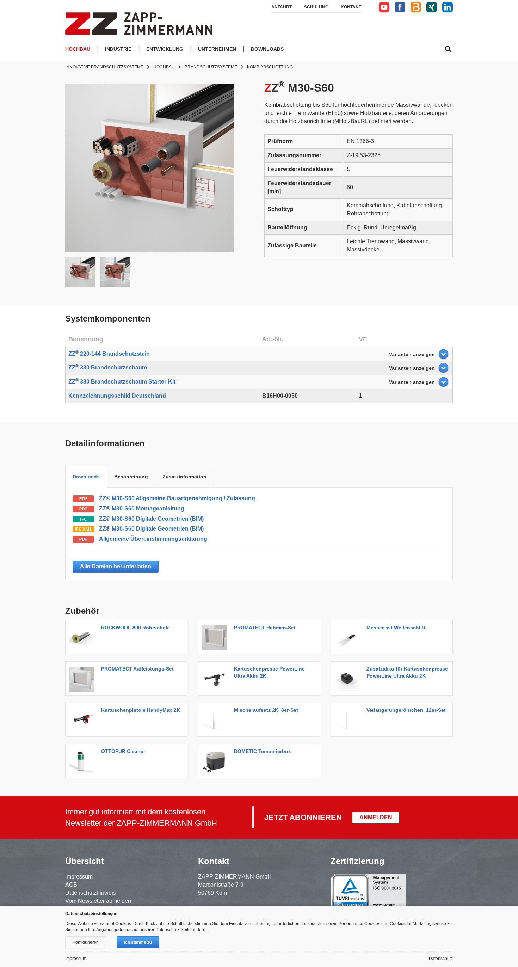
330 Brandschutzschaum (107, 368)
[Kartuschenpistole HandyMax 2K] (83, 719)
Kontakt (351, 7)
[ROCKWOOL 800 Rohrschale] (83, 637)
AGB (71, 885)
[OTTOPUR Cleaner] (83, 761)
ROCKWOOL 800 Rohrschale (135, 627)
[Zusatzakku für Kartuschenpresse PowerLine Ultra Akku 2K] (348, 678)
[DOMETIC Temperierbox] (216, 761)
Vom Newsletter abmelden (98, 901)
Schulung (316, 7)
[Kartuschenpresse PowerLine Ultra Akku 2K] (216, 678)
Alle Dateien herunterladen (115, 566)
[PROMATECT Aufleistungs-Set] (83, 678)
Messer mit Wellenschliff (395, 627)
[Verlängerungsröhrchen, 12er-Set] (348, 719)
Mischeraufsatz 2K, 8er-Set (266, 710)
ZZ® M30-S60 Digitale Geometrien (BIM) (151, 519)
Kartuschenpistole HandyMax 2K (140, 710)
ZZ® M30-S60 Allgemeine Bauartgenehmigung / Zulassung (177, 498)
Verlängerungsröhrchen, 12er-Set (406, 710)
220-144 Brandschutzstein (109, 354)
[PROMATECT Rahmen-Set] (216, 637)
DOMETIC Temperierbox (262, 751)
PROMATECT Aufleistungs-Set (137, 669)
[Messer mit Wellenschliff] (348, 637)
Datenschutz (441, 958)
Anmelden (375, 817)
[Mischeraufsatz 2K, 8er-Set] (216, 719)
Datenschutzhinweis (90, 893)
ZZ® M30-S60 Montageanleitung (141, 509)
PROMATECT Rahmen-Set (265, 627)
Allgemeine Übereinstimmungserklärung (153, 539)
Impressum (79, 877)
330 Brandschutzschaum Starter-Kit (121, 382)
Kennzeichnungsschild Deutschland (117, 396)
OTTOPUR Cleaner (123, 751)
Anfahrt (281, 7)
